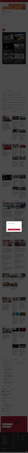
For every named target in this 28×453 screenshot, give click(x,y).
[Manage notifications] (26, 451)
